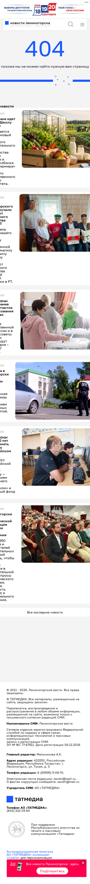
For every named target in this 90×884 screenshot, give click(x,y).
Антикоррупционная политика (30, 851)
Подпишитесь (52, 871)
